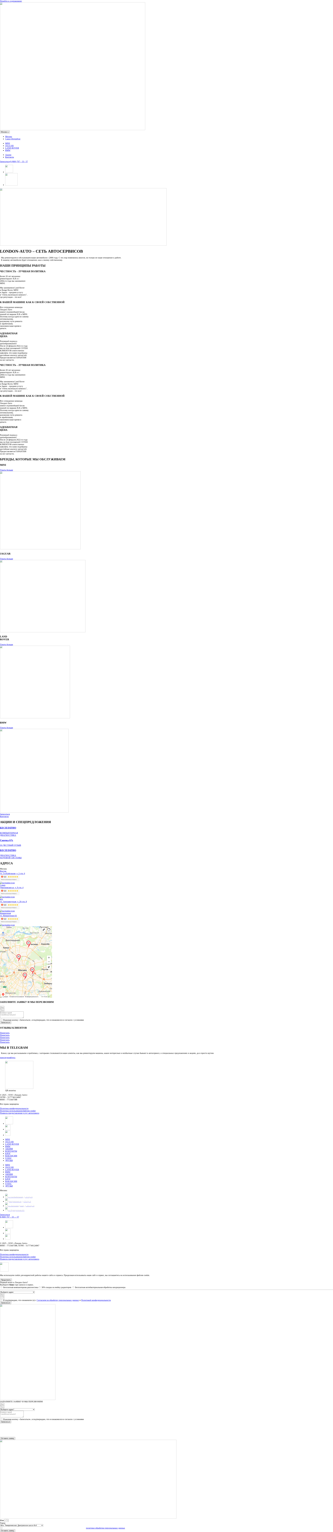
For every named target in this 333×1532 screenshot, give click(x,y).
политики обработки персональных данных (105, 1528)
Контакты (9, 157)
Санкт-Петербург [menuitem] (13, 139)
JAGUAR (9, 146)
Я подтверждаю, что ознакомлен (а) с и (57, 1300)
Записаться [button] (5, 161)
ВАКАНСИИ (11, 1156)
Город (2, 1523)
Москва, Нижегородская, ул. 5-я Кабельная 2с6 (21, 1429)
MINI (7, 143)
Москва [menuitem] (8, 136)
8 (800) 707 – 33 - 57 (19, 161)
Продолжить (6, 1280)
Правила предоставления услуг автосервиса (19, 1113)
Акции (8, 155)
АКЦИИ (9, 1149)
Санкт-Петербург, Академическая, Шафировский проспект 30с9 (28, 1426)
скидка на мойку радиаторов (56, 1287)
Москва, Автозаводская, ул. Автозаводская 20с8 (21, 1433)
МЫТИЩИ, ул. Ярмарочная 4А (14, 1431)
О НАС (8, 1158)
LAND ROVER (12, 148)
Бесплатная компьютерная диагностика (20, 1287)
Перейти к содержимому (11, 1)
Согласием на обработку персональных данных (58, 1300)
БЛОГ (8, 1153)
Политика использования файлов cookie (18, 1111)
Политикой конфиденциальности (96, 1300)
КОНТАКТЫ (11, 1151)
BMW (7, 150)
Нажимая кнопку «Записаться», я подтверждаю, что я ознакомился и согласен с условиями (43, 1020)
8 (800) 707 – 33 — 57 (9, 1217)
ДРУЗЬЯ (9, 1160)
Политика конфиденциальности (14, 1108)
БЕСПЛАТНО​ (8, 850)
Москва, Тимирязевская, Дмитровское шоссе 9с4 (21, 1436)
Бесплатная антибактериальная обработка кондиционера (100, 1287)
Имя (2, 1520)
